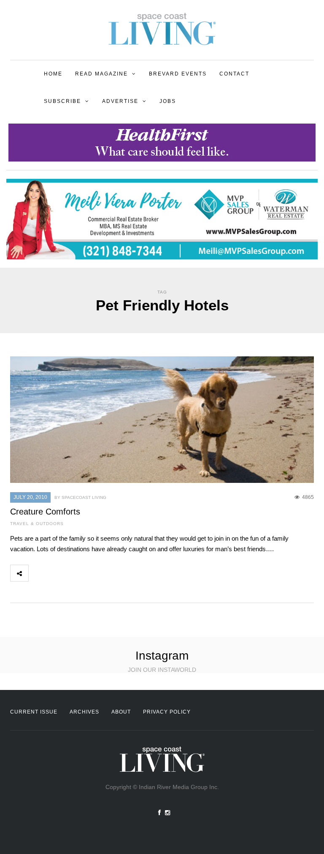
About (121, 712)
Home (53, 74)
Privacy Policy (167, 712)
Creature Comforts (45, 511)
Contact (234, 74)
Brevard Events (178, 74)
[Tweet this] (56, 573)
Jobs (167, 101)
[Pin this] (93, 573)
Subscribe (62, 101)
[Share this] (37, 573)
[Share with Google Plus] (74, 573)
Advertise (120, 101)
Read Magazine (101, 74)
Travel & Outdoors (37, 523)
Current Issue (33, 712)
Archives (84, 712)
